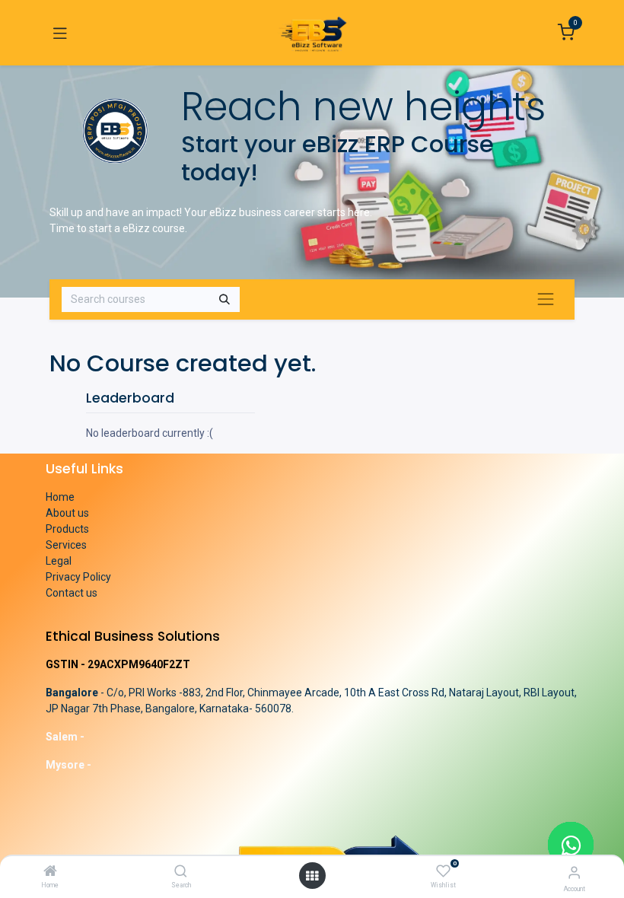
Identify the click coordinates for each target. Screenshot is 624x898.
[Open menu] (312, 876)
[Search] (181, 872)
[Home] (50, 872)
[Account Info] (574, 872)
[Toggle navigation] (60, 32)
